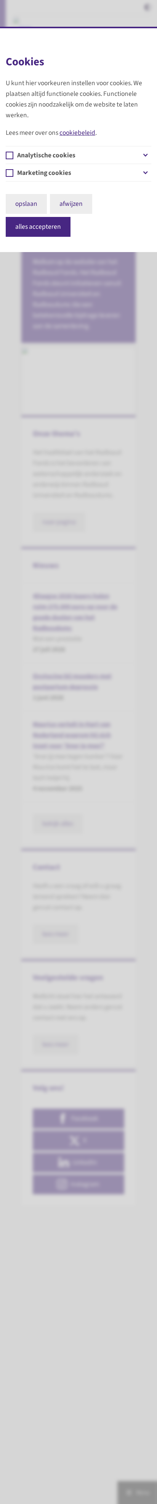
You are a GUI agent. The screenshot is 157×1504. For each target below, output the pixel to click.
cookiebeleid (77, 132)
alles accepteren (38, 226)
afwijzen (71, 204)
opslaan (26, 204)
